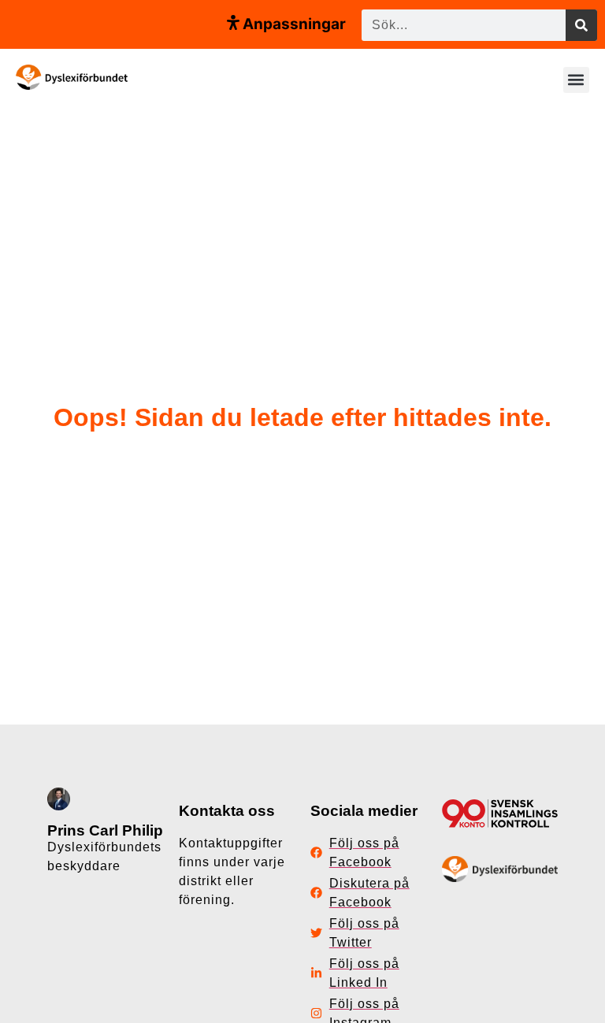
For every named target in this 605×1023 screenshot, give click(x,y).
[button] (576, 80)
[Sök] (581, 25)
